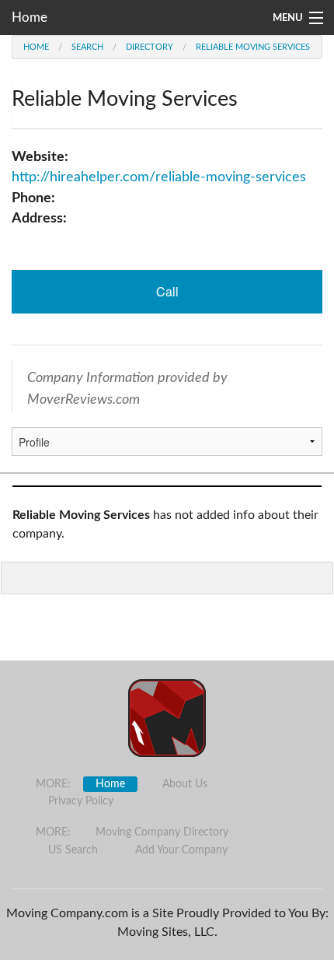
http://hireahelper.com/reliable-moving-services (159, 177)
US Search (73, 850)
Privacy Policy (80, 801)
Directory (149, 47)
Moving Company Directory (162, 832)
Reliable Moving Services (253, 47)
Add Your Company (181, 850)
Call (167, 291)
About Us (184, 784)
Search (87, 47)
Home (29, 17)
